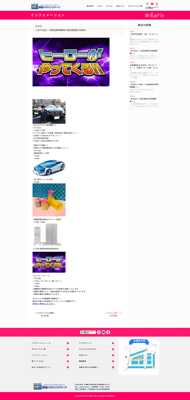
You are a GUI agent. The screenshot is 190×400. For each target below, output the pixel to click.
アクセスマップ (85, 343)
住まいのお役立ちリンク (41, 367)
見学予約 (90, 6)
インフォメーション (39, 355)
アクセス (109, 6)
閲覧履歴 (82, 361)
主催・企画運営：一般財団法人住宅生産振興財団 (92, 389)
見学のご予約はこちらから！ (44, 304)
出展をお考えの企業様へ (88, 367)
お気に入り (120, 6)
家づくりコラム (38, 361)
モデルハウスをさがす (88, 349)
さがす (99, 6)
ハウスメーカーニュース (41, 343)
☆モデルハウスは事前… (44, 313)
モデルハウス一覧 (135, 6)
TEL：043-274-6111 (82, 387)
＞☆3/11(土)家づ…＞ (113, 313)
